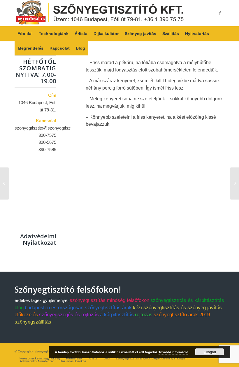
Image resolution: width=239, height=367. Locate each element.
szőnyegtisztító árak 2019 (182, 314)
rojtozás (143, 314)
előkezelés (26, 314)
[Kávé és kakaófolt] (4, 183)
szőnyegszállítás (33, 322)
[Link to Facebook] (220, 13)
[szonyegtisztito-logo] (100, 13)
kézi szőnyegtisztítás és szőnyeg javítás (177, 307)
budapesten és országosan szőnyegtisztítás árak (78, 307)
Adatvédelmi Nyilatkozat (38, 239)
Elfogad (209, 351)
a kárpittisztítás (117, 314)
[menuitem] (25, 33)
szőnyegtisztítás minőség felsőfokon (109, 300)
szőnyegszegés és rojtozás (69, 314)
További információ (173, 352)
